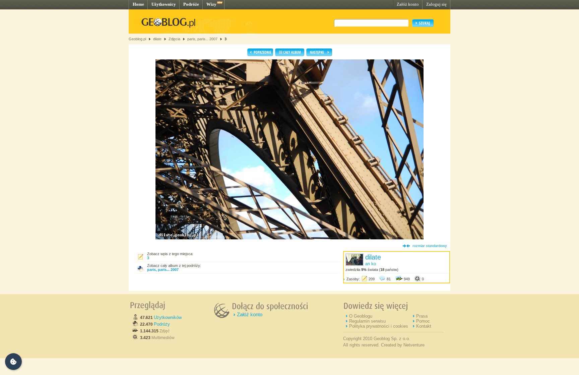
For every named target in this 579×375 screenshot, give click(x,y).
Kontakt (423, 326)
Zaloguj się (436, 4)
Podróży (162, 324)
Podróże (191, 4)
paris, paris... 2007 (202, 39)
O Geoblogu (360, 316)
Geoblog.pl (137, 39)
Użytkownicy (163, 4)
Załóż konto (408, 4)
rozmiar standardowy (429, 246)
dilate (157, 39)
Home (138, 4)
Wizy (211, 4)
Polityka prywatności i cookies (378, 326)
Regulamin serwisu (367, 321)
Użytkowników (168, 317)
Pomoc (423, 321)
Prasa (422, 316)
